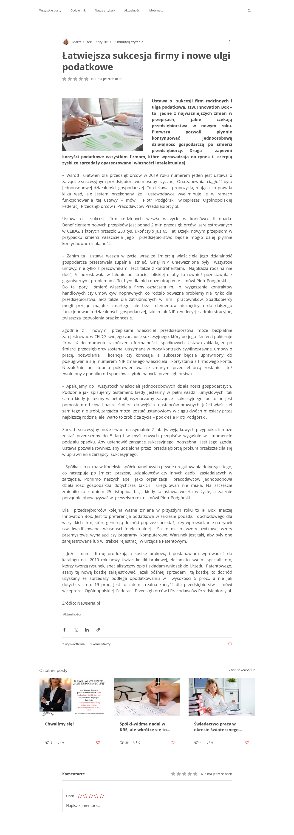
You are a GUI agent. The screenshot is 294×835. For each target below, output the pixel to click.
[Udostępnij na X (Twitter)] (76, 630)
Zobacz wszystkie (242, 670)
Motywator (157, 10)
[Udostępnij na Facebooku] (64, 630)
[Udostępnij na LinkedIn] (87, 630)
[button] (249, 10)
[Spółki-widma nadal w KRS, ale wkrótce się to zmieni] (147, 697)
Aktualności (132, 10)
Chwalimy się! (59, 724)
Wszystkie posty (50, 10)
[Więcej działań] (229, 42)
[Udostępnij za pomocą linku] (98, 630)
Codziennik (78, 10)
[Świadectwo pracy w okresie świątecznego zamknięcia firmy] (222, 697)
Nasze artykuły (105, 10)
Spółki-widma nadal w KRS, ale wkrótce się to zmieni (143, 727)
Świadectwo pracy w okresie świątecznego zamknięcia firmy (216, 727)
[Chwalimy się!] (73, 697)
